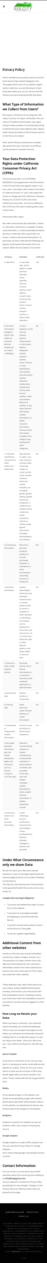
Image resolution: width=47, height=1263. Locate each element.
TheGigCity (16, 1252)
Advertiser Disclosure (14, 1212)
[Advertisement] (23, 37)
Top (24, 1258)
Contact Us (23, 1216)
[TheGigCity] (23, 6)
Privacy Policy (33, 1212)
